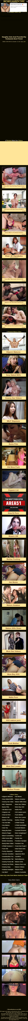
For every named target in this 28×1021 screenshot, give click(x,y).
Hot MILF (5, 872)
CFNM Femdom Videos (9, 846)
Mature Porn (19, 869)
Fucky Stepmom (7, 851)
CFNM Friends (19, 822)
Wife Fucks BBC (7, 838)
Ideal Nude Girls (20, 848)
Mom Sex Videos (20, 804)
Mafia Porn (18, 809)
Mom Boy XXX (19, 807)
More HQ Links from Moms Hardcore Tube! (14, 875)
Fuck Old (5, 848)
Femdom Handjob (21, 841)
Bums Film (5, 807)
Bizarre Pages (6, 833)
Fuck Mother (19, 815)
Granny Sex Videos (8, 802)
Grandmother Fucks (8, 856)
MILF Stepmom (7, 804)
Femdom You (19, 843)
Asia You (5, 828)
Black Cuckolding (8, 835)
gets (25, 41)
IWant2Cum (18, 851)
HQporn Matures (7, 796)
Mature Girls (19, 861)
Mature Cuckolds (20, 872)
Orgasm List (6, 812)
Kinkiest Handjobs (8, 869)
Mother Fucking (7, 820)
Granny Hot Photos (8, 864)
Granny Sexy (6, 867)
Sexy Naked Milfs (7, 799)
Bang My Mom (6, 830)
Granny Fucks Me (7, 861)
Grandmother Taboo (8, 859)
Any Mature (6, 825)
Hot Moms (18, 796)
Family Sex (18, 838)
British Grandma (7, 841)
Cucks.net (18, 835)
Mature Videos (19, 867)
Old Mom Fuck (6, 809)
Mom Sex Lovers (20, 817)
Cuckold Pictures (20, 830)
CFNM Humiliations (21, 825)
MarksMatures (19, 859)
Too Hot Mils (6, 822)
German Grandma (8, 854)
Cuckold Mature (20, 828)
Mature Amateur (20, 799)
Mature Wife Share (21, 802)
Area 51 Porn (6, 815)
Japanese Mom (20, 854)
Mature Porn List (20, 864)
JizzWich (18, 856)
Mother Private (19, 820)
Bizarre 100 (5, 817)
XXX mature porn (20, 812)
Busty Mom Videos (8, 843)
